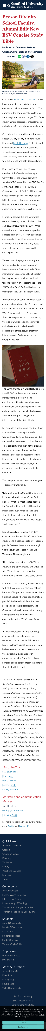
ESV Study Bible (10, 771)
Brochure (6, 874)
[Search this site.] (9, 5)
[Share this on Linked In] (28, 56)
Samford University (23, 996)
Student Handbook (11, 935)
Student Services (10, 939)
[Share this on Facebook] (24, 56)
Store (4, 879)
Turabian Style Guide (12, 944)
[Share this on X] (32, 56)
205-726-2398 (9, 814)
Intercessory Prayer (11, 899)
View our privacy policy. (29, 1015)
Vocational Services (11, 870)
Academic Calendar (11, 845)
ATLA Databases (10, 890)
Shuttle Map (8, 983)
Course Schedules (10, 853)
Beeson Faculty (9, 784)
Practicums (7, 931)
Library (5, 866)
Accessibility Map (10, 971)
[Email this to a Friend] (19, 56)
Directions (7, 975)
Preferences (23, 1027)
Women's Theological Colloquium (18, 911)
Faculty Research (10, 789)
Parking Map (8, 979)
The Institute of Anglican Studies (17, 907)
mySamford (8, 959)
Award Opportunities (12, 923)
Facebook (23, 826)
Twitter (11, 826)
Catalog (6, 849)
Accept (23, 1022)
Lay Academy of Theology (14, 903)
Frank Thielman (20, 143)
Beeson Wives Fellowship (14, 894)
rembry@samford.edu (13, 810)
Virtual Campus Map (12, 987)
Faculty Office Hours (12, 927)
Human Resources (11, 955)
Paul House (7, 776)
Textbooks (7, 862)
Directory (6, 858)
